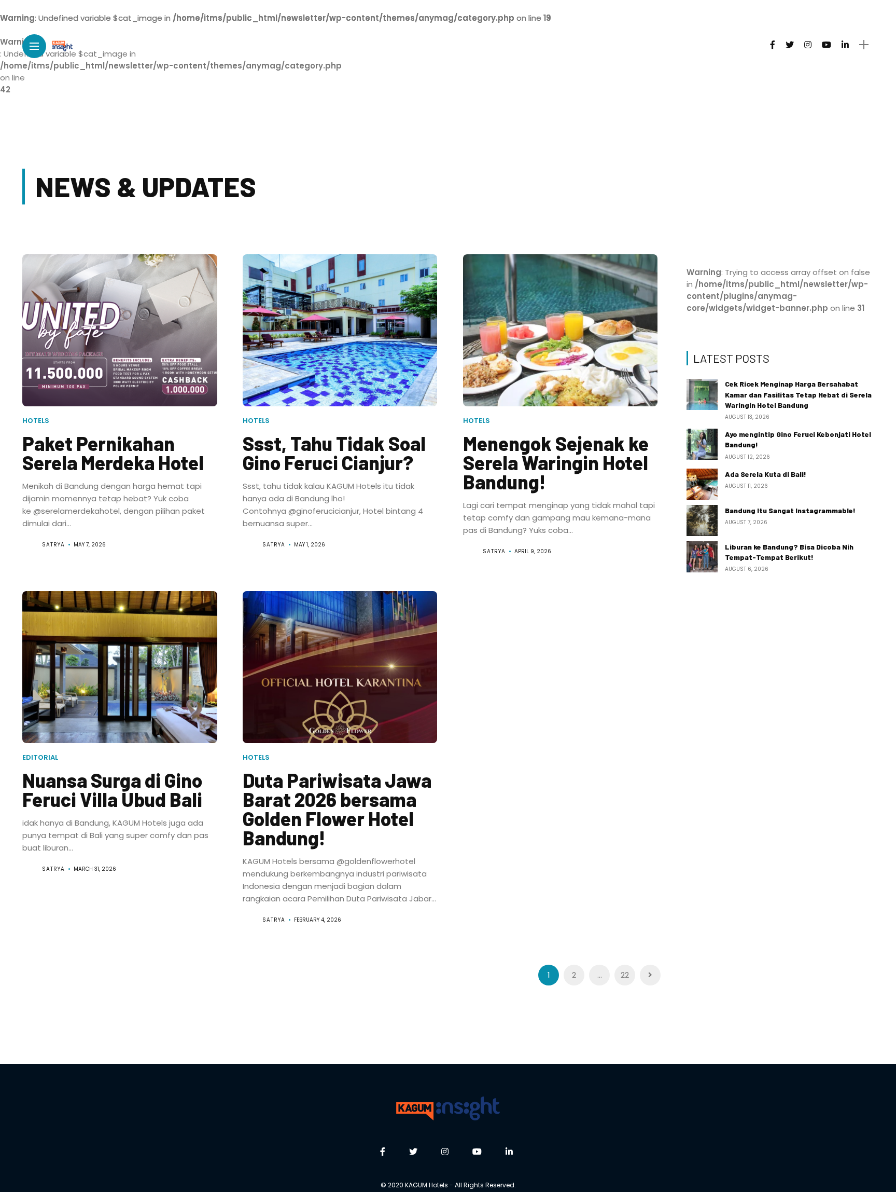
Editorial (40, 757)
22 (625, 974)
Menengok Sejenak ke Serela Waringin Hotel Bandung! (556, 462)
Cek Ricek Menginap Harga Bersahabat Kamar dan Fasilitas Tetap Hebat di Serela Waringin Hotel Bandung (798, 394)
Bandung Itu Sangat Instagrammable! (790, 510)
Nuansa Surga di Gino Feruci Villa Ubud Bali (112, 790)
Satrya (53, 545)
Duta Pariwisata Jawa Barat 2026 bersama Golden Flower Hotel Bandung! (337, 809)
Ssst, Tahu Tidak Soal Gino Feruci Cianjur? (334, 453)
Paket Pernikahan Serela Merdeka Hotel (113, 453)
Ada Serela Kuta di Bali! (765, 474)
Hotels (35, 421)
